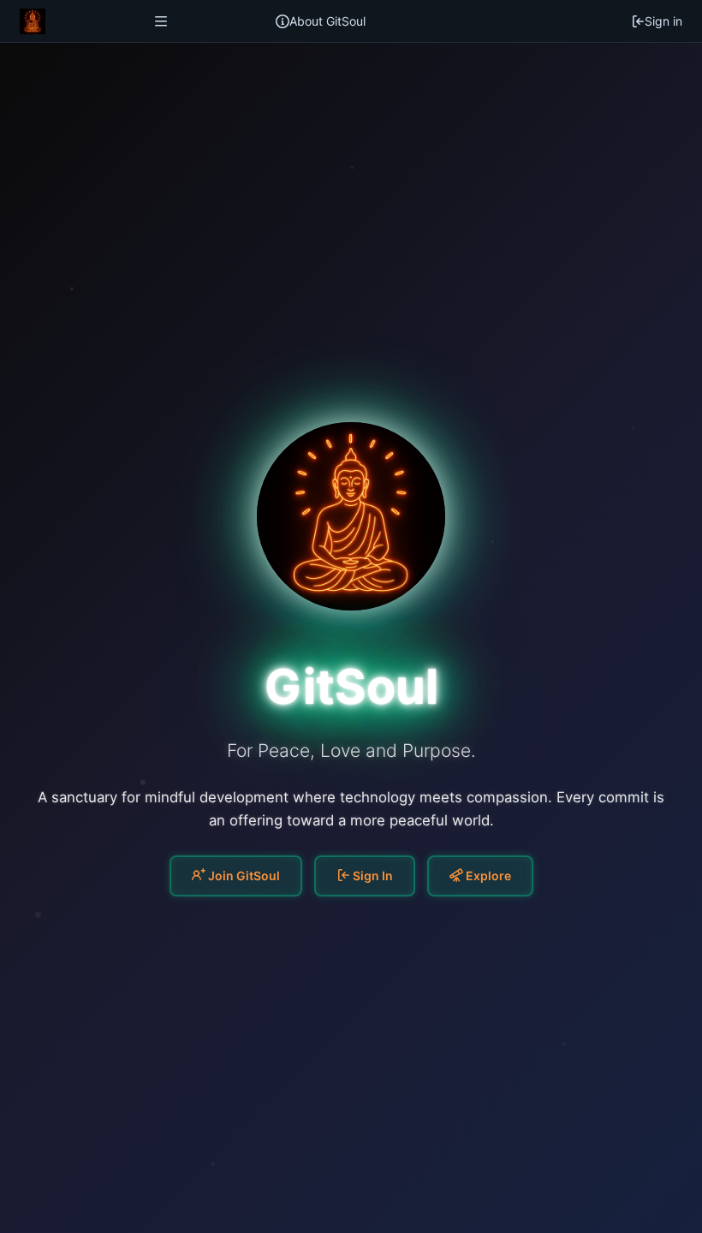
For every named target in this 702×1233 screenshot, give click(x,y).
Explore (487, 875)
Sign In (371, 875)
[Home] (33, 21)
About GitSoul (327, 21)
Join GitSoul (242, 875)
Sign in (663, 21)
